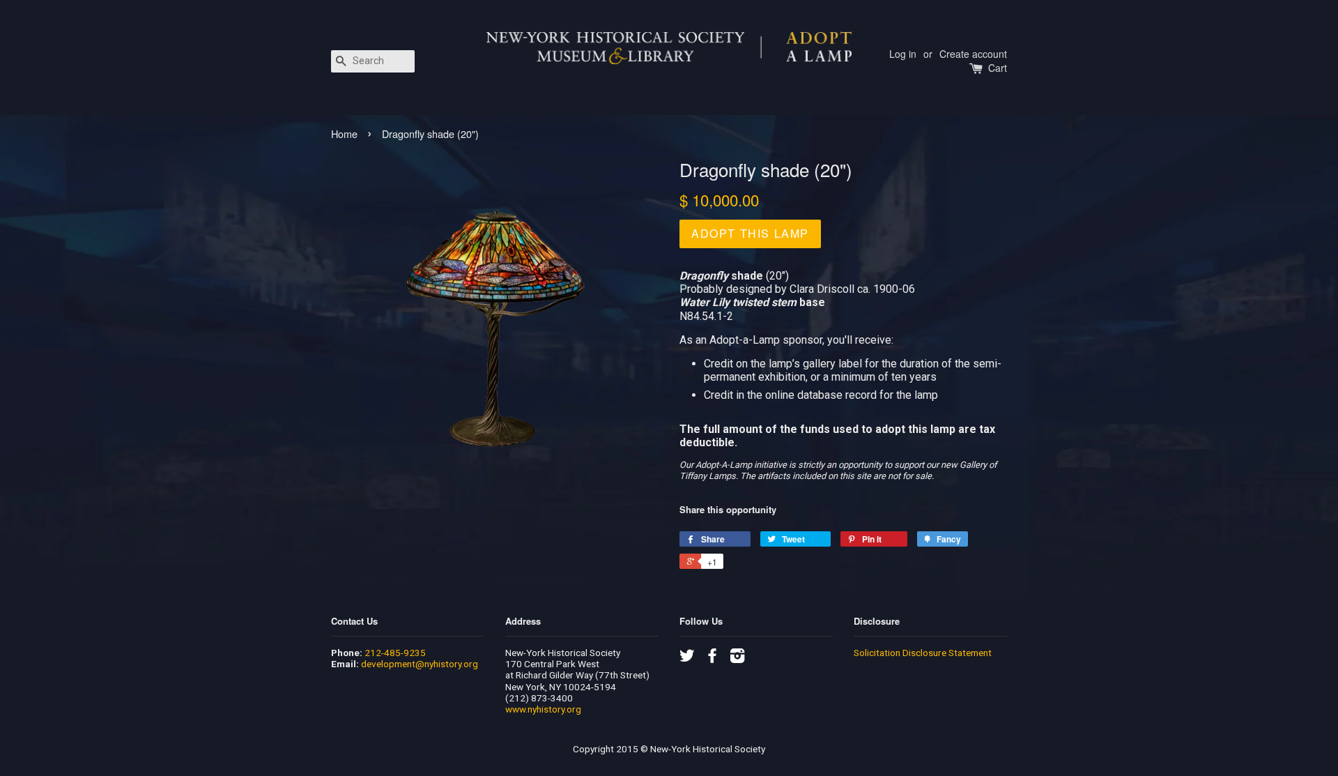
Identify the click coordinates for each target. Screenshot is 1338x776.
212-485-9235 (395, 652)
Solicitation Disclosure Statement (923, 652)
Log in (902, 54)
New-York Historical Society (707, 748)
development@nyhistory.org (419, 663)
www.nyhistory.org (543, 709)
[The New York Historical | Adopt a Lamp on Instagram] (737, 658)
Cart (997, 68)
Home (344, 133)
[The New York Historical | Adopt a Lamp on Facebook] (712, 658)
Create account (973, 54)
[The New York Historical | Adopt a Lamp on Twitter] (687, 658)
